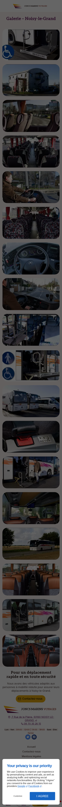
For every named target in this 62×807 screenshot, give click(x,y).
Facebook (33, 786)
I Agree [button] (42, 796)
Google (21, 786)
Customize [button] (18, 796)
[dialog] (31, 782)
